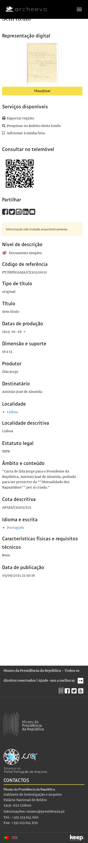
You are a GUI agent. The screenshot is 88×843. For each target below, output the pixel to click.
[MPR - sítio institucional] (62, 690)
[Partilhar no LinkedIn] (26, 212)
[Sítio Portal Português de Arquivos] (25, 761)
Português (15, 527)
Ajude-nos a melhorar (56, 680)
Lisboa (12, 412)
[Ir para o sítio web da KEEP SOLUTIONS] (77, 838)
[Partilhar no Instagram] (19, 212)
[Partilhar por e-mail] (32, 212)
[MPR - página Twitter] (74, 690)
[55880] (42, 64)
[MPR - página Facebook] (68, 690)
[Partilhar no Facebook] (5, 212)
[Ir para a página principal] (23, 9)
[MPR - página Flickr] (81, 680)
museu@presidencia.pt (46, 811)
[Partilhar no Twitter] (12, 212)
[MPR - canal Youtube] (81, 689)
